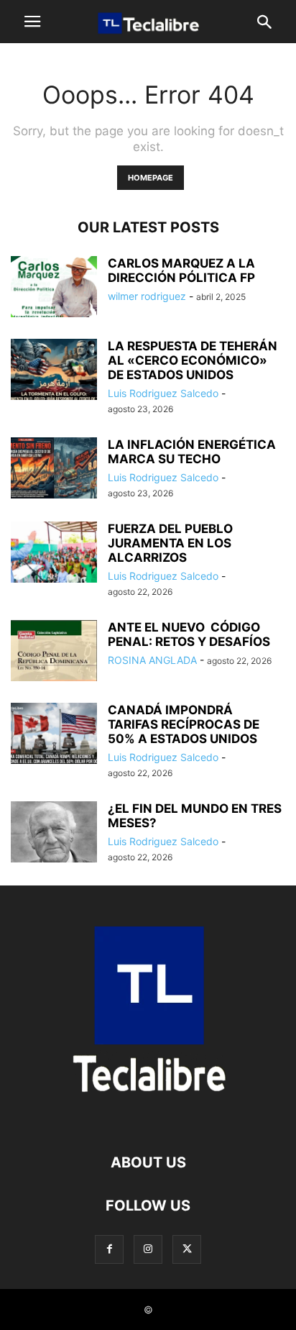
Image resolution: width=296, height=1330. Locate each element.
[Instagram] (148, 1249)
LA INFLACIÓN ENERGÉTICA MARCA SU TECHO (192, 451)
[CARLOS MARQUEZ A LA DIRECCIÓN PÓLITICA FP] (54, 288)
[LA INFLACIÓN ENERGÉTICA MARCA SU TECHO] (54, 469)
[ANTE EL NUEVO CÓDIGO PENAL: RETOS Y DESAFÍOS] (54, 652)
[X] (186, 1249)
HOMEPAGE (150, 178)
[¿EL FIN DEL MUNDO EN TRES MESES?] (54, 833)
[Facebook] (109, 1249)
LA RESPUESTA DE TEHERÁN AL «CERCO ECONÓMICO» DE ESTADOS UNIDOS (192, 360)
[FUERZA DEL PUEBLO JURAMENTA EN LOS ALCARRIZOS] (54, 553)
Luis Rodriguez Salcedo (163, 393)
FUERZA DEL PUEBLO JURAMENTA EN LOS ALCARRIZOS (170, 543)
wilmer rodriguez (147, 296)
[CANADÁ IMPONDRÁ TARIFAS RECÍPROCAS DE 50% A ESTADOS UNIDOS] (54, 735)
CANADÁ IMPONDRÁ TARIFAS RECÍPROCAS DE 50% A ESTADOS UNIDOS (183, 724)
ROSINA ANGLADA (152, 660)
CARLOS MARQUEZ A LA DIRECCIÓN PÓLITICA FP (181, 270)
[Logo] (148, 1119)
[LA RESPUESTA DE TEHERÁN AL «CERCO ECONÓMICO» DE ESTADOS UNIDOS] (54, 371)
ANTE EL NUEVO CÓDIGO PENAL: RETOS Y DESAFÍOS (189, 634)
